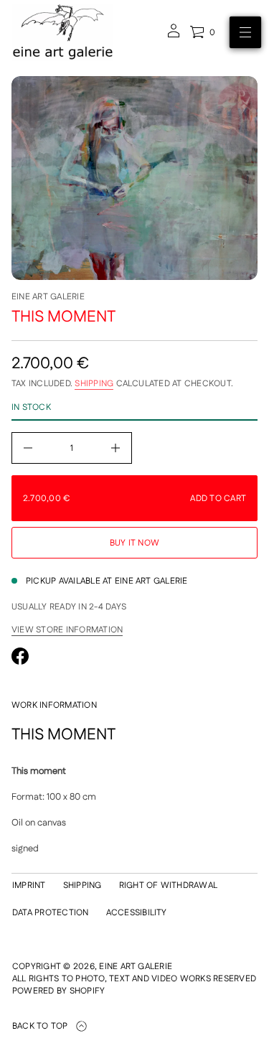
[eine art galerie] (62, 32)
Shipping (94, 384)
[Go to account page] (173, 35)
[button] (202, 32)
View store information (67, 630)
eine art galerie (48, 297)
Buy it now (134, 543)
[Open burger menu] (245, 32)
